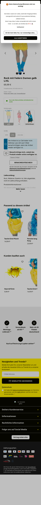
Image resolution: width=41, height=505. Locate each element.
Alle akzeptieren (20, 38)
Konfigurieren (20, 27)
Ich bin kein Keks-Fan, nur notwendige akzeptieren (21, 33)
